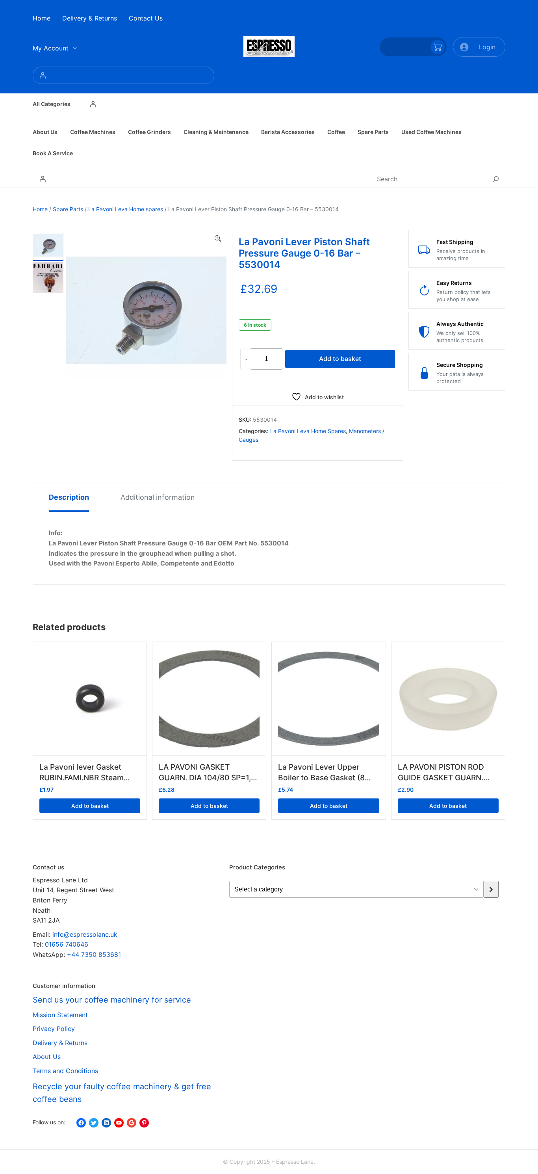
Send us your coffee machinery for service (112, 1000)
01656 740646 (66, 944)
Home (40, 209)
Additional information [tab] (158, 497)
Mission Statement (60, 1015)
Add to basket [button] (90, 805)
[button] (218, 239)
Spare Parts (68, 209)
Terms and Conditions (65, 1071)
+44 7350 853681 (94, 954)
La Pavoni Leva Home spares (125, 209)
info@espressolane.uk (84, 934)
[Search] (495, 179)
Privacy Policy (54, 1029)
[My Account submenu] (74, 48)
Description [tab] (69, 497)
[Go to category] (491, 889)
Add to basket (340, 359)
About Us (47, 1057)
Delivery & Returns (60, 1043)
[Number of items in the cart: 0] (413, 46)
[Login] (123, 75)
